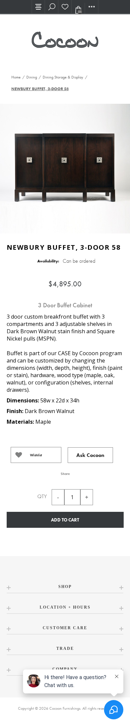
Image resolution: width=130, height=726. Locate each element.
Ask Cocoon (90, 455)
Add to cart (65, 520)
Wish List (65, 6)
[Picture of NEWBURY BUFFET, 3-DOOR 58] (65, 167)
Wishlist (36, 455)
